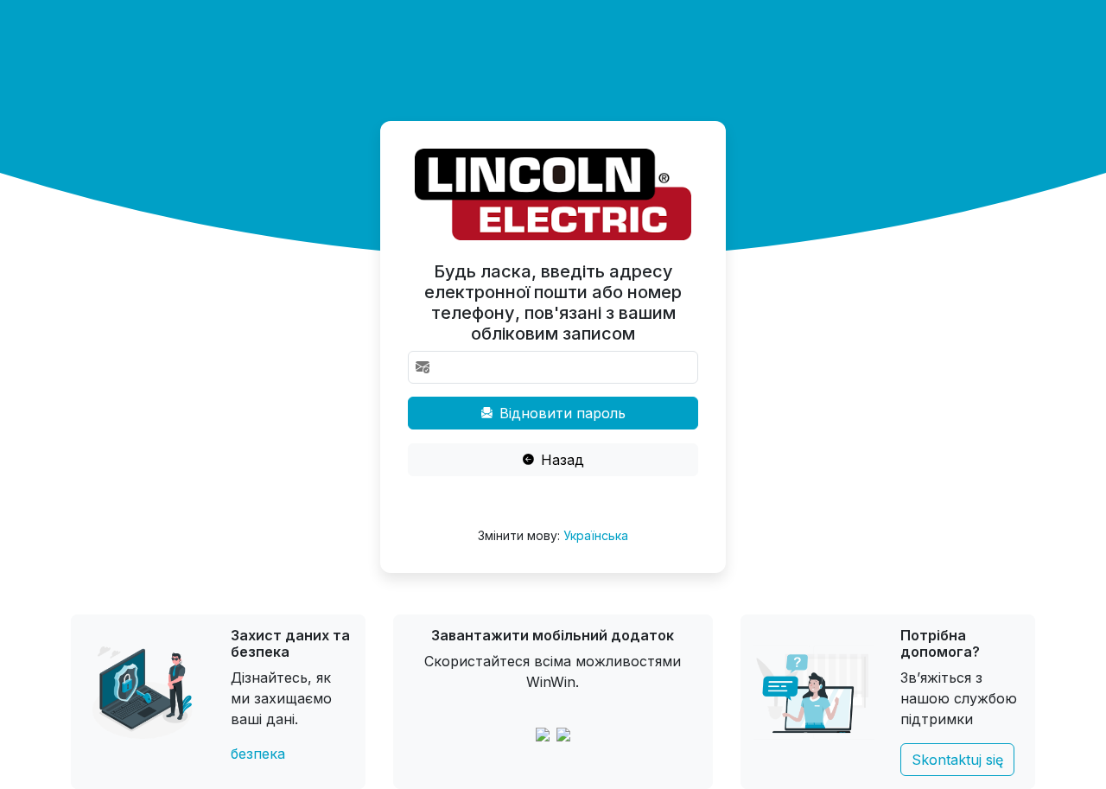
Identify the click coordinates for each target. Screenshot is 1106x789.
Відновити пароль (560, 413)
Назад (560, 459)
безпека (258, 753)
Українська (595, 535)
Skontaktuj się (957, 759)
